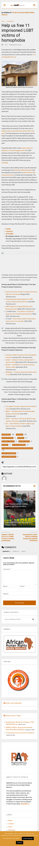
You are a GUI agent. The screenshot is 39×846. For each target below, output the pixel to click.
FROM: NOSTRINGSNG (14, 703)
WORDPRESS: (7, 551)
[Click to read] (19, 500)
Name (5, 586)
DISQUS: (23, 551)
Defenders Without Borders (23, 170)
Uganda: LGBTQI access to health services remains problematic (8, 538)
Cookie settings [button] (28, 838)
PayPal (8, 229)
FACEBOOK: (16, 551)
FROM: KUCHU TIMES (13, 716)
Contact (11, 823)
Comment (7, 569)
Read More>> (25, 804)
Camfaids (5, 163)
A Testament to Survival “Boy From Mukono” (20, 733)
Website (5, 594)
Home (10, 827)
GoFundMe (9, 234)
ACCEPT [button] (19, 842)
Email (22, 586)
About (10, 820)
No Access (11, 830)
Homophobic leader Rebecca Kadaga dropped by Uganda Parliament (30, 538)
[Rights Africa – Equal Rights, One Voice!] (16, 6)
